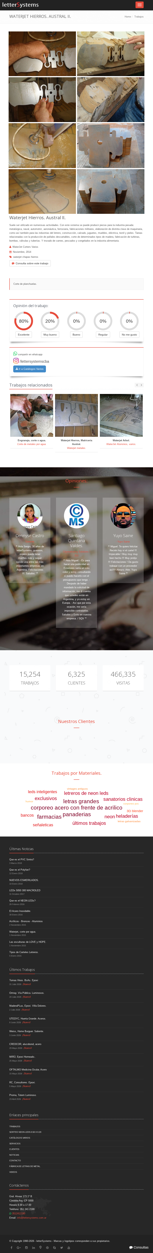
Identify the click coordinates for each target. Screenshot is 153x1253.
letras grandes (81, 801)
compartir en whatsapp (29, 354)
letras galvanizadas (129, 821)
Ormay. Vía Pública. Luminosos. (26, 993)
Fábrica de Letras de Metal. (25, 1166)
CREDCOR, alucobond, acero (25, 1044)
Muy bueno (50, 334)
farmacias (49, 817)
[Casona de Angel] (115, 744)
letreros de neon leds (86, 793)
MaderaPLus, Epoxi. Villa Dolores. (27, 1005)
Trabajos (139, 16)
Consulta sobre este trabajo (32, 263)
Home (128, 16)
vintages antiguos (77, 788)
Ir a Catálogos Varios (30, 368)
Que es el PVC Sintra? (21, 859)
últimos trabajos (89, 823)
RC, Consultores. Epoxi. (22, 1082)
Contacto (15, 1160)
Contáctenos (19, 1185)
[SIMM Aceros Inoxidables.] (38, 744)
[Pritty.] (140, 744)
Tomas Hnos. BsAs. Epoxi (23, 980)
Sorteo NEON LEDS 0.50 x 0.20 (25, 1132)
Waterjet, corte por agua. (22, 931)
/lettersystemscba (34, 361)
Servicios (14, 1143)
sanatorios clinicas (123, 799)
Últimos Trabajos (22, 969)
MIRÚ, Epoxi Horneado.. (22, 1056)
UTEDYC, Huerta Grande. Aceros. (27, 1018)
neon (109, 816)
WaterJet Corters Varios (25, 246)
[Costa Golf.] (64, 744)
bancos (27, 815)
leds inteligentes (42, 791)
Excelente (23, 334)
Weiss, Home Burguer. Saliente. (26, 1031)
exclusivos (46, 798)
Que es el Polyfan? (19, 869)
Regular (103, 334)
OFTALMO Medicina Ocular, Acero (28, 1069)
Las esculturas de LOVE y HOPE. (27, 942)
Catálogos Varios (19, 1138)
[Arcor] (12, 744)
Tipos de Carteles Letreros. (24, 952)
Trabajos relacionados (30, 385)
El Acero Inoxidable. (20, 911)
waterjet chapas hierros (25, 257)
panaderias (77, 814)
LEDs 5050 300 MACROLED (24, 890)
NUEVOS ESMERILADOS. (24, 880)
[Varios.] (89, 744)
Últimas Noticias (21, 849)
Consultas (141, 1247)
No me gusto (129, 334)
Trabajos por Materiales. (76, 773)
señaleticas (43, 825)
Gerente (30, 541)
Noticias (14, 1155)
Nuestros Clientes (76, 721)
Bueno (76, 334)
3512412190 (18, 1213)
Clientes (76, 683)
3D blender (135, 811)
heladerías (127, 816)
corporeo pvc (131, 803)
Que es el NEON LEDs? (22, 900)
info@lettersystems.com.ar (31, 1217)
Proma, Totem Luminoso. (23, 1095)
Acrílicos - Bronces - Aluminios (26, 921)
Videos (13, 1172)
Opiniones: (76, 481)
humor (29, 801)
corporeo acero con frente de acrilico (76, 808)
